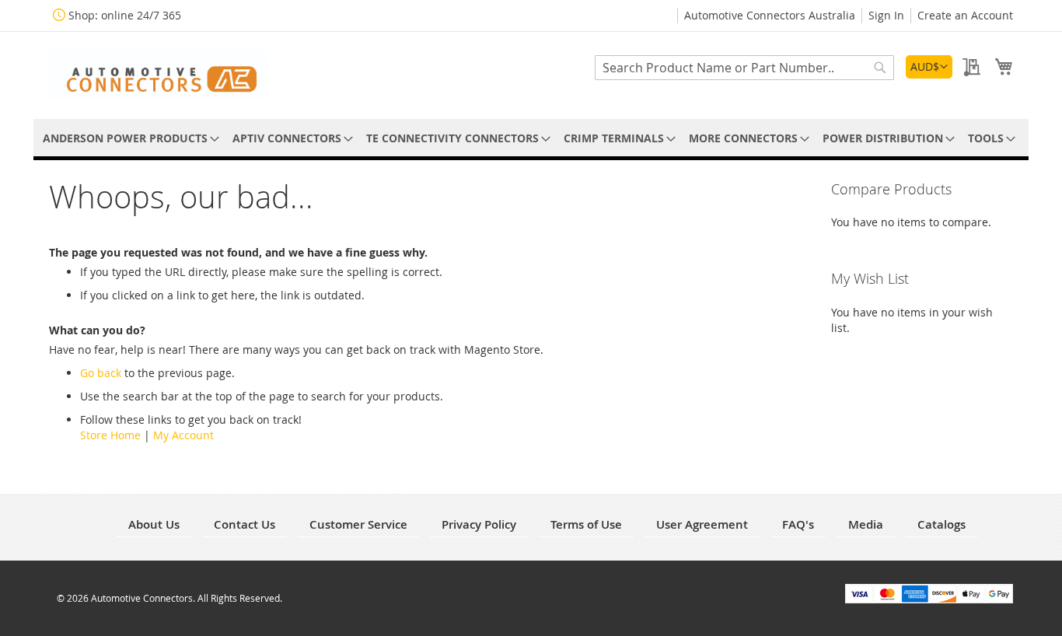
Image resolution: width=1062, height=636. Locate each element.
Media (865, 524)
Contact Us (244, 524)
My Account (183, 435)
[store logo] (158, 74)
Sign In (886, 15)
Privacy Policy (479, 524)
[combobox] (744, 67)
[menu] (531, 138)
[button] (929, 67)
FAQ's (798, 524)
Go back (100, 372)
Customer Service (358, 524)
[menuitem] (128, 138)
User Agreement (702, 524)
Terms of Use (586, 524)
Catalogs (941, 524)
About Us (154, 524)
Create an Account (965, 15)
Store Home (110, 435)
